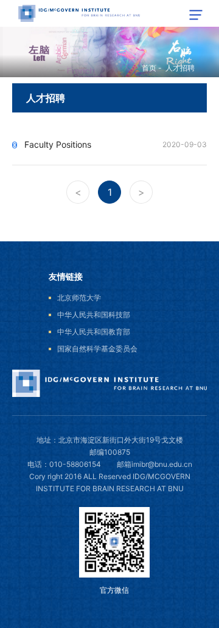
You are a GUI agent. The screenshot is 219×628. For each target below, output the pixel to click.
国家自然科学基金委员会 (97, 348)
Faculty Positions (57, 144)
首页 (149, 67)
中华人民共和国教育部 (93, 331)
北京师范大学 (79, 297)
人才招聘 (180, 67)
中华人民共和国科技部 (93, 314)
